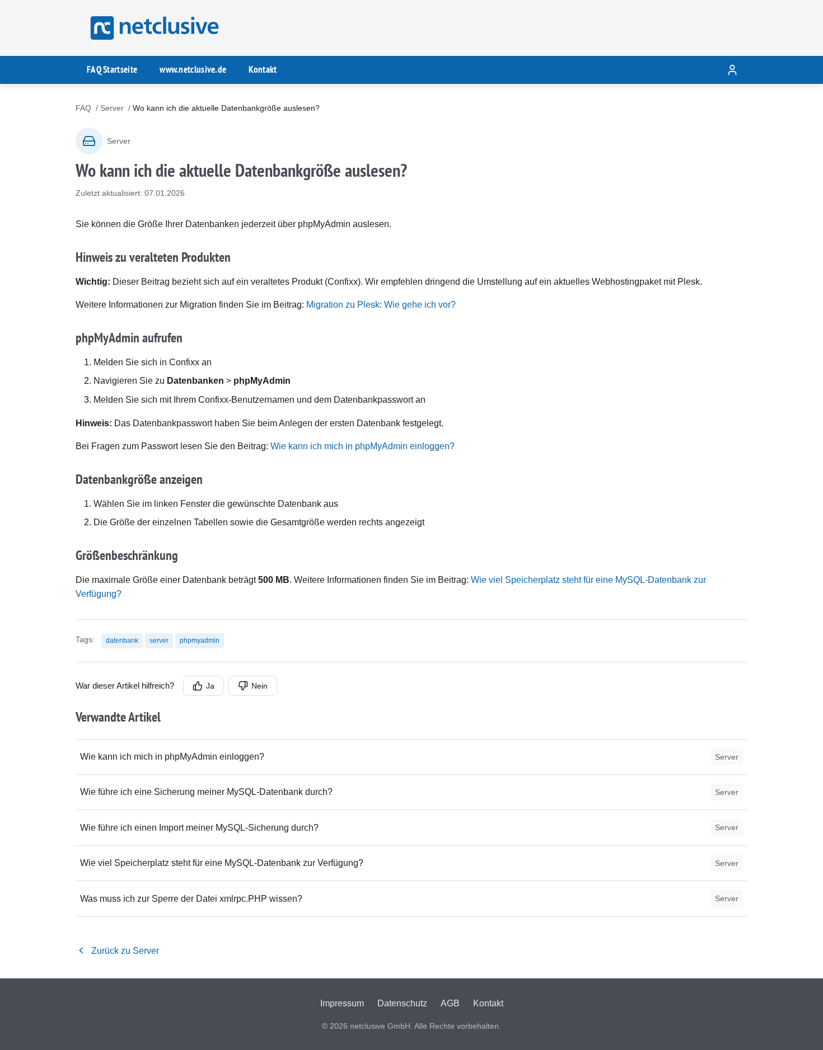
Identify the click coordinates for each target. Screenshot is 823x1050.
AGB (450, 1003)
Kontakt (263, 69)
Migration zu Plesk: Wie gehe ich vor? (381, 304)
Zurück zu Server (125, 950)
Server (112, 107)
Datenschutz (402, 1003)
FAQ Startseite (112, 69)
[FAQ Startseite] (153, 28)
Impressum (342, 1003)
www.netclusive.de (193, 69)
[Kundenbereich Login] (732, 70)
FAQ (83, 107)
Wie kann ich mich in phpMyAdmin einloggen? (362, 446)
